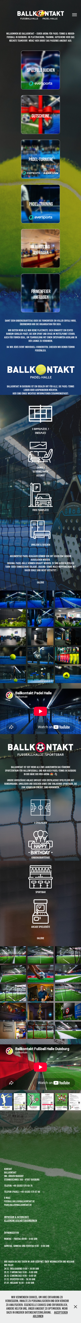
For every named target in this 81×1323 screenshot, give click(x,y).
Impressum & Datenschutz (16, 1217)
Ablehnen (38, 1316)
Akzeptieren (61, 1312)
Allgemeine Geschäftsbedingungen (20, 1220)
